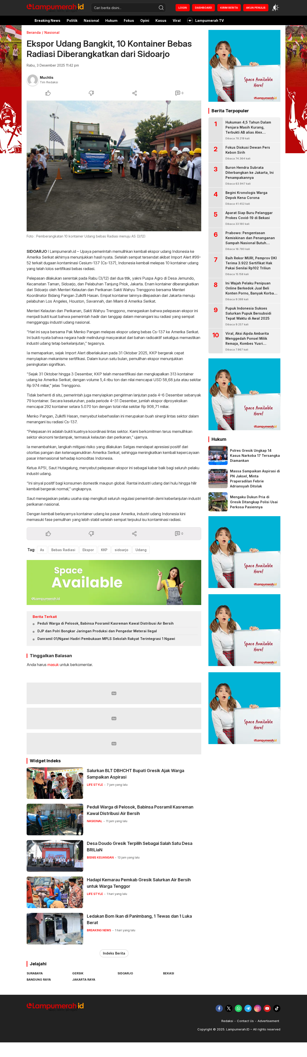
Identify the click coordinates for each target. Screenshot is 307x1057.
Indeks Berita (114, 953)
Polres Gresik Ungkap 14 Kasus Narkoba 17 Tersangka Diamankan (255, 455)
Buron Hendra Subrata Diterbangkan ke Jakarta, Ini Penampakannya (249, 172)
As (42, 550)
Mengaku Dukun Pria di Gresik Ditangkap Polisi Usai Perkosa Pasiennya (254, 502)
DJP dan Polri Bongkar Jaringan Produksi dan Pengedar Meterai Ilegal (97, 631)
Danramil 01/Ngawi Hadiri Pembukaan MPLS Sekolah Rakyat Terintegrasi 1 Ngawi (106, 639)
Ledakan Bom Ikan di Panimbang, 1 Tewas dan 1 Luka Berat (139, 919)
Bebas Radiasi (63, 550)
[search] (161, 7)
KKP (104, 550)
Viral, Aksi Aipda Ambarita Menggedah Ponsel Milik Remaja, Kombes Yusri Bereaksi (247, 340)
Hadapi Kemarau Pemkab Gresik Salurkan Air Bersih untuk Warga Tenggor (139, 883)
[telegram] (248, 1008)
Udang (141, 550)
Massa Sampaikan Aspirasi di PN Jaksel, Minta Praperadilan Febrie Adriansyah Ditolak (255, 478)
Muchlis (46, 77)
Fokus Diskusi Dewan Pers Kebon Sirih (247, 149)
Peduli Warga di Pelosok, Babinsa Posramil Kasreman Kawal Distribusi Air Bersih (105, 623)
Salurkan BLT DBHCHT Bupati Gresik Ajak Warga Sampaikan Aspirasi (135, 774)
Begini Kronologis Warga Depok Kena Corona (246, 195)
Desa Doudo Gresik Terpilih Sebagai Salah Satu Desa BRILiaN (139, 846)
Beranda (34, 32)
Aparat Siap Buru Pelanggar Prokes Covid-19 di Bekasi (249, 215)
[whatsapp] (238, 1008)
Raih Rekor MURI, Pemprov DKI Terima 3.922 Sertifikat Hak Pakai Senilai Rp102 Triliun (251, 263)
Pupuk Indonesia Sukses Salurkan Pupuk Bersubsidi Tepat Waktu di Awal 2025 (248, 313)
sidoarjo (121, 550)
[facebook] (219, 1008)
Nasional (51, 32)
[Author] (33, 80)
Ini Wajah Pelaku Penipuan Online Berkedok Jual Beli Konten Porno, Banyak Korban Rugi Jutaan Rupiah (250, 290)
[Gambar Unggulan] (114, 166)
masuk (53, 664)
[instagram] (257, 1008)
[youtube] (267, 1008)
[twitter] (228, 1008)
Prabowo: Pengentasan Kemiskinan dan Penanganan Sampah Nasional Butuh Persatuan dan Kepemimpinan (250, 240)
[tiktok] (276, 1008)
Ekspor (88, 550)
